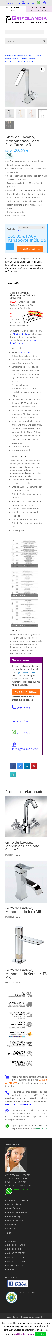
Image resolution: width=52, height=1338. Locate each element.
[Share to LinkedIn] (27, 768)
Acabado (11, 229)
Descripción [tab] (13, 283)
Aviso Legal (12, 1317)
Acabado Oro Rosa (34, 268)
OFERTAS (11, 1269)
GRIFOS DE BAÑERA (16, 1253)
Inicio (7, 55)
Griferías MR (11, 271)
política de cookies (24, 1334)
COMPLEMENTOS (15, 1265)
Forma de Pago (14, 1216)
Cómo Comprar (14, 1208)
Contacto (11, 1228)
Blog (9, 1232)
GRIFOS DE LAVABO (26, 55)
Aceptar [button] (40, 1334)
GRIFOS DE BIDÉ (14, 1249)
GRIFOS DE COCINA (16, 1261)
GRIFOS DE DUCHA (15, 1257)
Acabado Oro (18, 268)
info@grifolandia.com (25, 749)
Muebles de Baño (21, 334)
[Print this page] (13, 776)
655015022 (29, 3)
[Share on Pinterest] (34, 768)
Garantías (11, 1224)
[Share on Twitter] (20, 768)
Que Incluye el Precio (17, 1212)
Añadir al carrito (30, 249)
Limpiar (21, 230)
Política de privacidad (31, 1317)
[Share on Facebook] (13, 768)
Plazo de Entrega (15, 1220)
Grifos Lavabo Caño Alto (25, 261)
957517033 (15, 3)
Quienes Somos (14, 1204)
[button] (42, 69)
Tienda (14, 55)
